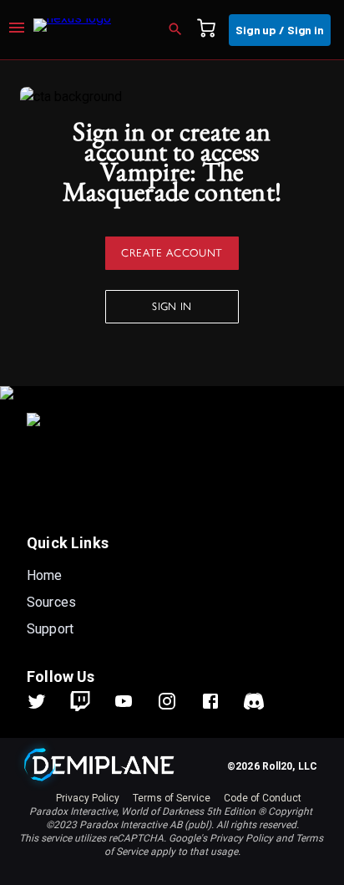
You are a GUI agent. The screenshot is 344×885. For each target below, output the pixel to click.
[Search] (180, 30)
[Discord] (254, 701)
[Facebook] (220, 701)
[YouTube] (134, 701)
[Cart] (211, 30)
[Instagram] (177, 701)
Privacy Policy (87, 798)
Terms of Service (171, 798)
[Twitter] (47, 701)
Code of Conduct (262, 798)
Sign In (172, 305)
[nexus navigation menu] (16, 30)
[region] (172, 472)
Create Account (171, 252)
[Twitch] (80, 701)
